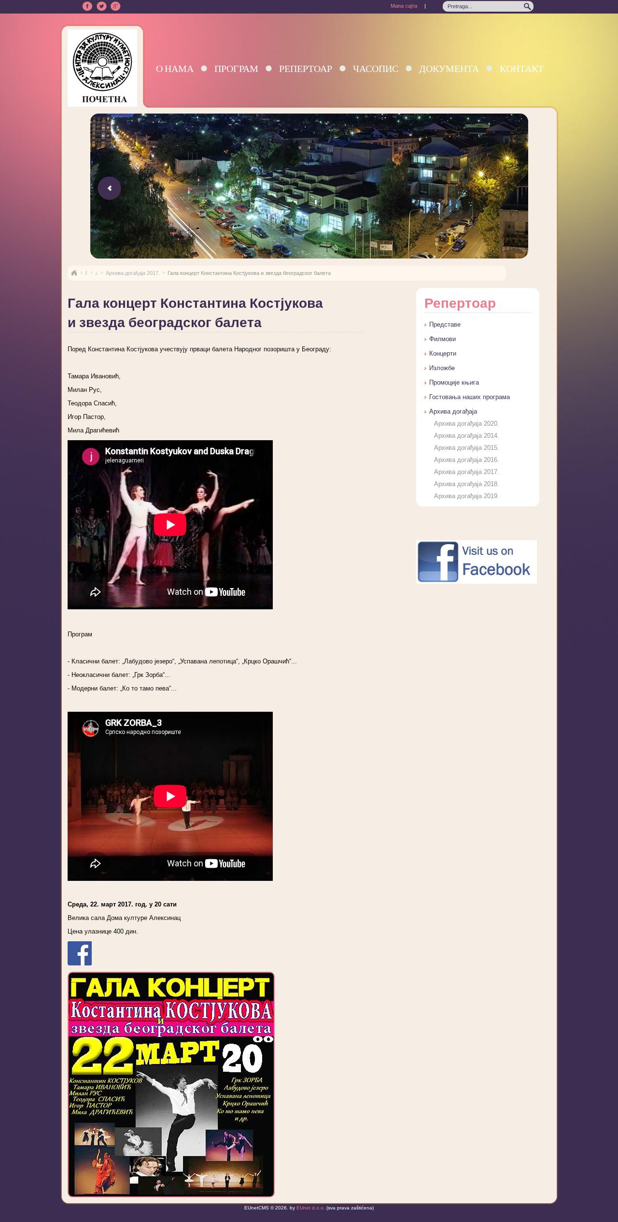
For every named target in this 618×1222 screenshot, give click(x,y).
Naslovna (74, 273)
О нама (175, 68)
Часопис (375, 68)
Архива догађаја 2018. (466, 484)
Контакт (522, 68)
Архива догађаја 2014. (466, 435)
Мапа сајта (404, 6)
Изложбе (442, 368)
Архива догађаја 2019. (466, 496)
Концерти (442, 353)
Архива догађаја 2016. (466, 459)
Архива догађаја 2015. (466, 447)
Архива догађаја (453, 411)
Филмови (442, 339)
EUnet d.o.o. (310, 1207)
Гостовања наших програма (469, 397)
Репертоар (305, 68)
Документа (449, 68)
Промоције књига (454, 382)
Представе (445, 324)
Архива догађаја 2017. (133, 273)
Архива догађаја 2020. (466, 423)
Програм (236, 68)
